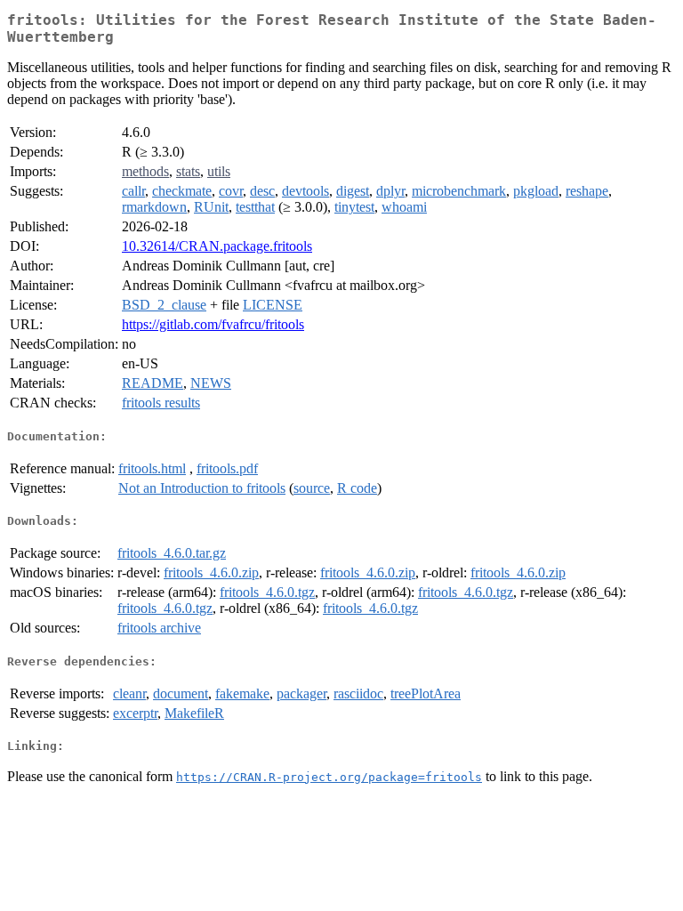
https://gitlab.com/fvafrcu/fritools (213, 324)
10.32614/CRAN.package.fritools (217, 246)
